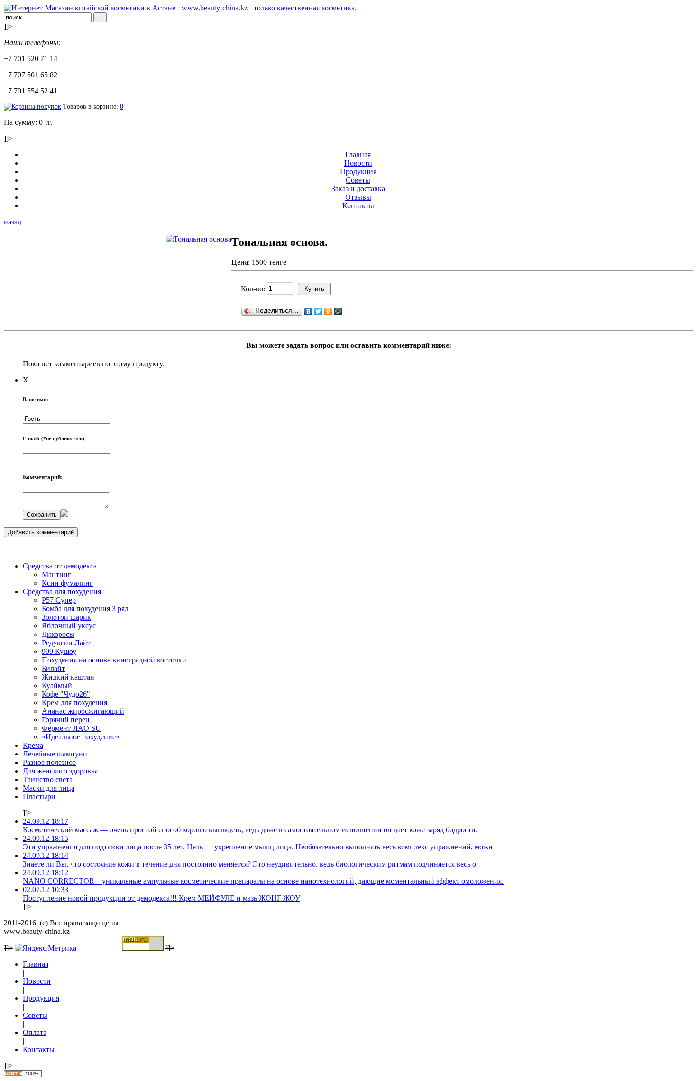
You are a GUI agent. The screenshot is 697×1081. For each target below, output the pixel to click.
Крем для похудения (74, 703)
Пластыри (39, 796)
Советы (358, 180)
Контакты (358, 206)
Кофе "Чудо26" (66, 694)
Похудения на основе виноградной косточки (114, 660)
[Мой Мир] (338, 311)
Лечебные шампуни (55, 754)
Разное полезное (49, 762)
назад (12, 222)
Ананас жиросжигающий (83, 711)
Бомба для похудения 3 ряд (85, 609)
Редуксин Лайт (66, 643)
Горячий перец (66, 720)
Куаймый (57, 685)
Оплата (34, 1032)
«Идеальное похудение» (80, 737)
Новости (358, 163)
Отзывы (358, 197)
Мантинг (56, 574)
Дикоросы (58, 634)
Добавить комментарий (41, 532)
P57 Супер (59, 600)
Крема (33, 745)
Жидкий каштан (68, 677)
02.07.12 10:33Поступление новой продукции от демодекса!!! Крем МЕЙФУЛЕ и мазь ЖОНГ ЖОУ (161, 893)
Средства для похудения (62, 591)
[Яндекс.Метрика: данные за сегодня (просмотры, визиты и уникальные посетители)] (45, 948)
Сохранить (42, 514)
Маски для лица (48, 788)
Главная (358, 154)
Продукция (358, 172)
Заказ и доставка (358, 189)
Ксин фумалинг (67, 583)
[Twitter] (318, 311)
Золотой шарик (66, 617)
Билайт (53, 668)
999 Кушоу (59, 651)
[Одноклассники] (328, 311)
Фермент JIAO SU (71, 728)
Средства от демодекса (60, 566)
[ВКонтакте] (308, 311)
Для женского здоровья (60, 771)
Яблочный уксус (69, 626)
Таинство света (48, 779)
